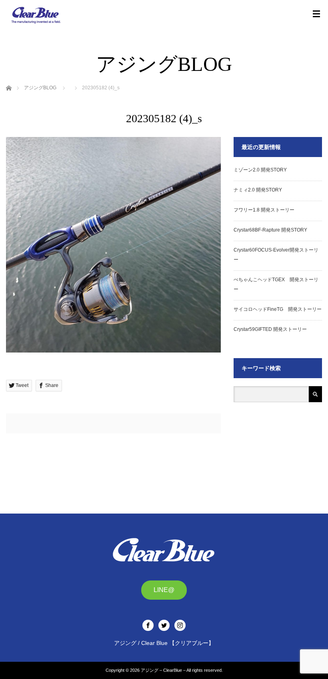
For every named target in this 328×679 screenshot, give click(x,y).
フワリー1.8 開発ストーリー (264, 210)
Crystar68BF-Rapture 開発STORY (270, 230)
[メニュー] (316, 14)
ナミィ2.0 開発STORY (258, 190)
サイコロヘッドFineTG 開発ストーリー (278, 309)
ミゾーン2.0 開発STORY (260, 170)
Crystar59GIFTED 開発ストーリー (270, 329)
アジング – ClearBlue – (163, 670)
